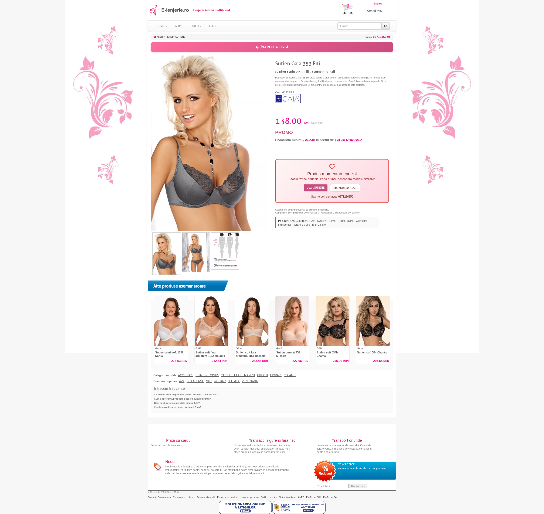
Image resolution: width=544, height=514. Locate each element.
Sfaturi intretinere (288, 497)
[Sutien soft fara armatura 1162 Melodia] (211, 321)
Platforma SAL (330, 497)
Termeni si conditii (206, 497)
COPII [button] (195, 26)
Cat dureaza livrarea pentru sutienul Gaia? (177, 407)
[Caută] (385, 26)
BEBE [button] (211, 26)
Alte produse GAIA (345, 187)
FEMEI (169, 37)
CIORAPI (276, 375)
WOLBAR (220, 381)
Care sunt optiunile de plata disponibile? (177, 403)
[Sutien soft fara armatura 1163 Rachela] (252, 321)
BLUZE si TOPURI (207, 375)
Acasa (159, 37)
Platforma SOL (313, 497)
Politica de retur (269, 497)
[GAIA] (288, 98)
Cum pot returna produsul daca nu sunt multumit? (182, 398)
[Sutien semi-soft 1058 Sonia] (171, 321)
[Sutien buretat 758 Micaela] (292, 321)
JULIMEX (234, 381)
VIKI (209, 381)
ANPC (301, 497)
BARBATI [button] (179, 26)
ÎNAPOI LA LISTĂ (275, 47)
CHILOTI (262, 375)
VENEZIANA (250, 381)
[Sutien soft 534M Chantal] (332, 321)
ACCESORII (185, 375)
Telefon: (377, 36)
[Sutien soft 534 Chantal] (373, 321)
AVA (181, 381)
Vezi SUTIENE (316, 187)
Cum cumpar (165, 497)
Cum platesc (180, 497)
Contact (152, 497)
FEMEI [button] (161, 26)
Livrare (192, 497)
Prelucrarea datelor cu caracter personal (238, 497)
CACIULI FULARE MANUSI (238, 375)
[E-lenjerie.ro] (155, 10)
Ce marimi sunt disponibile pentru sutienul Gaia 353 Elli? (186, 394)
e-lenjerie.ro (188, 466)
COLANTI (290, 375)
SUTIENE (180, 37)
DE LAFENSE (195, 381)
